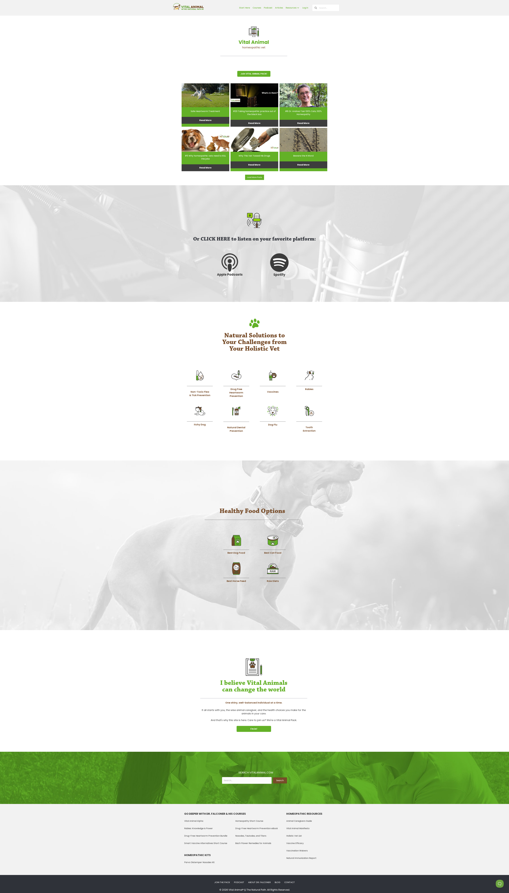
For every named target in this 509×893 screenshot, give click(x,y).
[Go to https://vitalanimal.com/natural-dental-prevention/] (236, 419)
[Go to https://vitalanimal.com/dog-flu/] (273, 416)
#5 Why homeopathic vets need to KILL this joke (205, 157)
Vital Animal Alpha (193, 821)
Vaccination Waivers (297, 850)
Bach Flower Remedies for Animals (253, 843)
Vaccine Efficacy (295, 843)
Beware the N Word (303, 155)
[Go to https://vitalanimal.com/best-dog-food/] (236, 544)
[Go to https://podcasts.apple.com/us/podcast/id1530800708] (229, 265)
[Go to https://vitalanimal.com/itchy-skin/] (200, 415)
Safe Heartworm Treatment (205, 111)
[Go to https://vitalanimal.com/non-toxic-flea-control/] (200, 383)
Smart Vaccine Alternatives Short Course (205, 843)
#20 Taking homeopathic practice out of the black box (254, 113)
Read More (205, 120)
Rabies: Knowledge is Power (198, 828)
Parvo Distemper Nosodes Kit (199, 862)
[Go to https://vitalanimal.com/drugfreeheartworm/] (236, 383)
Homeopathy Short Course (249, 821)
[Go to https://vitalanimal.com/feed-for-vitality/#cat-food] (273, 544)
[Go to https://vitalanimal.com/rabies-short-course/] (309, 380)
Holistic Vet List (294, 835)
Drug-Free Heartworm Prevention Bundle (205, 835)
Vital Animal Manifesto (298, 828)
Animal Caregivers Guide (299, 821)
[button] (253, 74)
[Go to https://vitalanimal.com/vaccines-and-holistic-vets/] (273, 381)
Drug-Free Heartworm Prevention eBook (256, 828)
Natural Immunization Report (301, 858)
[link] (244, 8)
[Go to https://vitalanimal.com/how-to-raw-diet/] (273, 572)
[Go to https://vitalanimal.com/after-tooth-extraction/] (309, 419)
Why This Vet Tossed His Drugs (254, 155)
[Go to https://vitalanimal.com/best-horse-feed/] (236, 572)
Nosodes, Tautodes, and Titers (250, 835)
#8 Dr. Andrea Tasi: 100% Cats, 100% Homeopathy (303, 113)
